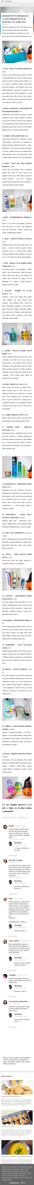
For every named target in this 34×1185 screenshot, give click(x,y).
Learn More (14, 1183)
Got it (23, 1183)
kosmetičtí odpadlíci (9, 817)
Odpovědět (13, 856)
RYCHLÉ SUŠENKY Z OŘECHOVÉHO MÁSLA (11, 1096)
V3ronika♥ (12, 975)
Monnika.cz (8, 1)
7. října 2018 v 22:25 (18, 898)
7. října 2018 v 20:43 (20, 826)
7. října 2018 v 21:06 (14, 862)
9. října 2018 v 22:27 (14, 1003)
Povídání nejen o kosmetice (17, 839)
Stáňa (10, 898)
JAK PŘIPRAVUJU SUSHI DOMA (8, 1126)
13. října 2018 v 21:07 (21, 1016)
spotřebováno (22, 817)
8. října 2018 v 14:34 (25, 941)
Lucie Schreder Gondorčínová (18, 1001)
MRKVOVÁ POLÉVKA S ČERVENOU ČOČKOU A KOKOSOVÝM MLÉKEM (16, 1156)
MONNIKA (18, 843)
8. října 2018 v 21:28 (20, 883)
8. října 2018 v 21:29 (20, 845)
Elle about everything (15, 860)
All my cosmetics (14, 941)
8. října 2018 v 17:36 (22, 975)
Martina (11, 826)
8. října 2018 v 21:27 (20, 960)
